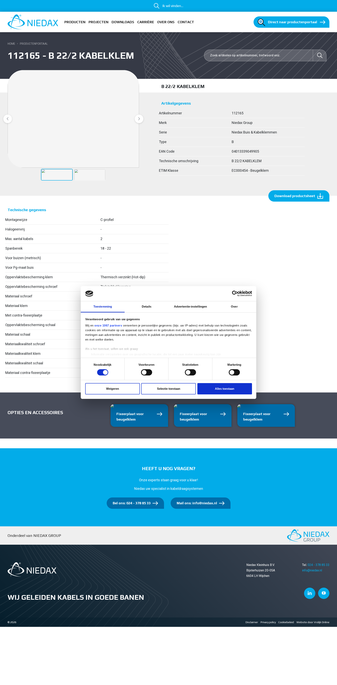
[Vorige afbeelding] (7, 119)
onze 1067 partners (108, 325)
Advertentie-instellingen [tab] (190, 306)
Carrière (145, 22)
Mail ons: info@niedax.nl (197, 503)
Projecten (98, 22)
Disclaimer (252, 622)
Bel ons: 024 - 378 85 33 (132, 503)
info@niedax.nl (312, 570)
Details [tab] (146, 306)
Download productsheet (294, 196)
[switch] (146, 372)
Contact (186, 22)
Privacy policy (268, 622)
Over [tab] (234, 306)
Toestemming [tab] (102, 306)
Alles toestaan (224, 388)
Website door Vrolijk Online (312, 622)
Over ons (166, 22)
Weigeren (112, 388)
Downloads (123, 22)
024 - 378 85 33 (318, 565)
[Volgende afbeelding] (139, 119)
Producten (74, 22)
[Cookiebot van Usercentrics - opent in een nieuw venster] (235, 293)
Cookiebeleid (286, 622)
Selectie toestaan (168, 388)
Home (11, 43)
